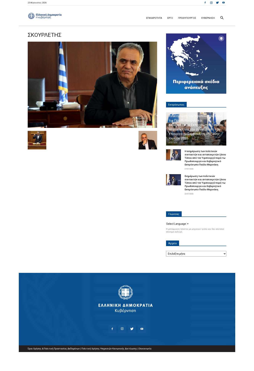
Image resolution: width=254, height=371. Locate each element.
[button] (221, 18)
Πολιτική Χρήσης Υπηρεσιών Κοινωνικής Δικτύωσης (109, 348)
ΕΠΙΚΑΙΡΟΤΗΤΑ (154, 18)
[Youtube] (223, 2)
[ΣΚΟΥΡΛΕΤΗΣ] (92, 126)
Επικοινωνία (145, 348)
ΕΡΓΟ (170, 18)
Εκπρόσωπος (176, 104)
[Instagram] (211, 2)
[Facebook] (205, 2)
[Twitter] (217, 2)
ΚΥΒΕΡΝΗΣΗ (208, 18)
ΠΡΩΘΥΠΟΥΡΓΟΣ (187, 18)
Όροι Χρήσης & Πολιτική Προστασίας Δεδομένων (54, 348)
